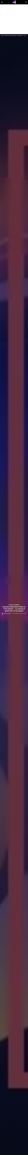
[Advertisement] (14, 19)
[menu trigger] (2, 2)
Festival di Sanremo (14, 604)
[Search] (26, 2)
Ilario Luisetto (7, 613)
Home (2, 35)
